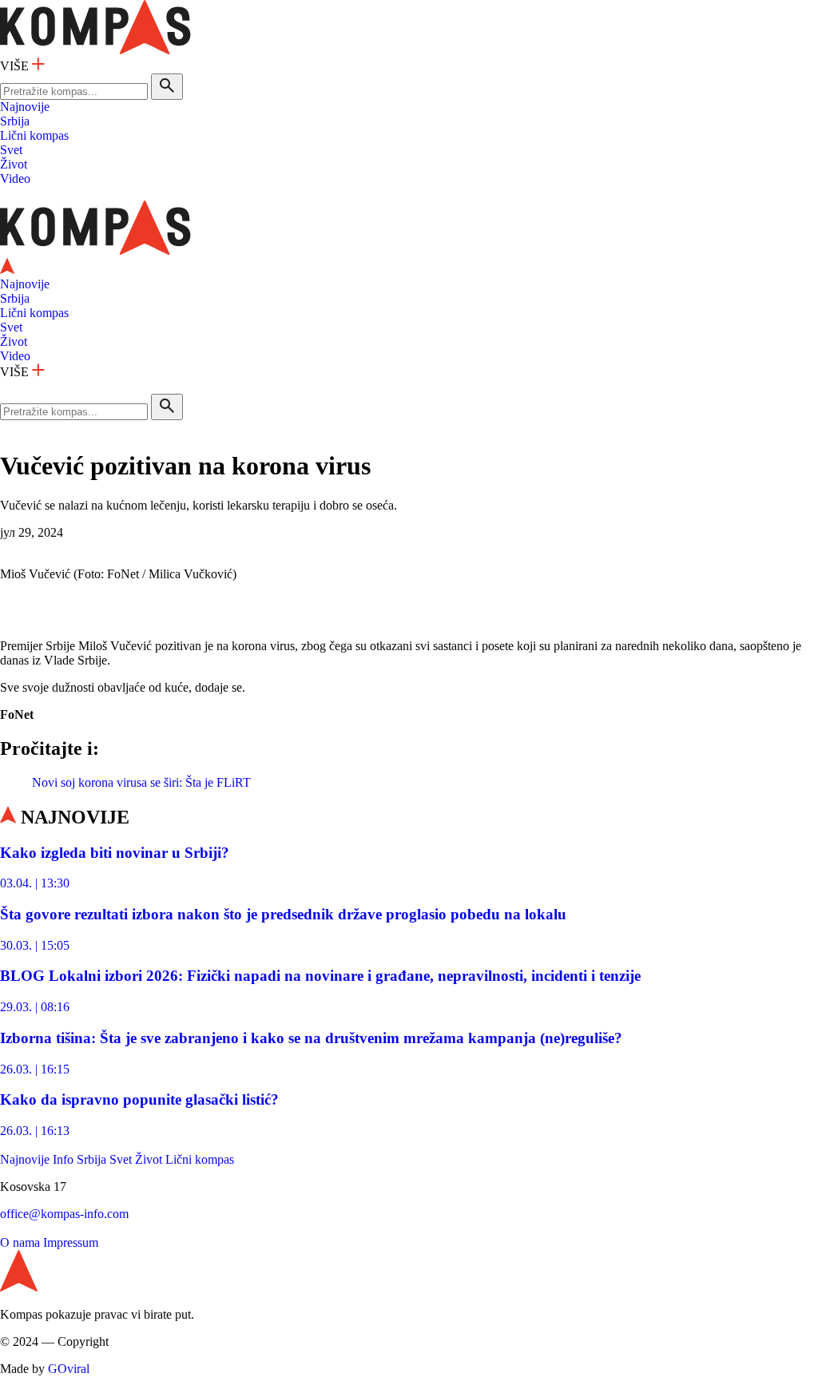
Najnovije (25, 106)
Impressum (70, 1242)
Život (13, 164)
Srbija (15, 121)
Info (63, 1159)
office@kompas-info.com (64, 1213)
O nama (20, 1242)
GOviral (68, 1368)
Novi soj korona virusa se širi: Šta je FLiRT (141, 782)
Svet (11, 150)
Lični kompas (34, 135)
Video (15, 178)
